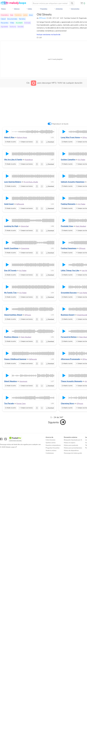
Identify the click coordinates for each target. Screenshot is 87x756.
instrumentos (75, 9)
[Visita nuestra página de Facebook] (1, 439)
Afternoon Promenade (70, 359)
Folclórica (18, 15)
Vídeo (12, 23)
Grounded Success (69, 293)
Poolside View (67, 226)
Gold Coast (9, 204)
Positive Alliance (11, 337)
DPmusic (82, 248)
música (3, 9)
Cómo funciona (50, 440)
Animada (27, 23)
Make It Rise (9, 137)
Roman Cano (21, 403)
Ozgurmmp (25, 248)
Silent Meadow (10, 381)
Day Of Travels (10, 270)
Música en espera (69, 443)
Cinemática (4, 15)
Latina (25, 15)
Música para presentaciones (73, 448)
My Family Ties (10, 293)
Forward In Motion (69, 337)
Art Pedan (81, 160)
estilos (30, 9)
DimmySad (25, 226)
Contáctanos (50, 453)
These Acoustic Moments (71, 381)
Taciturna (13, 26)
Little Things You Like (70, 270)
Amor (31, 15)
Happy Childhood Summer (15, 359)
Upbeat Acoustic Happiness (72, 182)
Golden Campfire (68, 159)
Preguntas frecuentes (52, 448)
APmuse (42, 18)
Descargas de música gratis (73, 453)
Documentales (12, 19)
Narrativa (22, 19)
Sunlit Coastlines (11, 248)
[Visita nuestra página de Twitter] (5, 439)
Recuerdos (4, 23)
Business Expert (68, 315)
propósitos (43, 9)
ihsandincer (29, 160)
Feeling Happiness (68, 248)
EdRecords (20, 204)
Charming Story (67, 403)
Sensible (20, 26)
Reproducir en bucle (60, 124)
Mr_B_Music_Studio (31, 182)
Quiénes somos (51, 443)
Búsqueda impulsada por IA (73, 440)
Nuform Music (22, 137)
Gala (11, 15)
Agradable (4, 26)
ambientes (59, 9)
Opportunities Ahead (13, 315)
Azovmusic (23, 381)
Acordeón (19, 23)
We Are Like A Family (13, 159)
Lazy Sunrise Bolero (12, 182)
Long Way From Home (70, 137)
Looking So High (11, 226)
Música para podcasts (71, 445)
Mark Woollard (81, 226)
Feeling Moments (68, 204)
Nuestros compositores (53, 445)
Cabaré (3, 19)
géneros (16, 9)
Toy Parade (9, 403)
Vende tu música (51, 450)
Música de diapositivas (71, 450)
